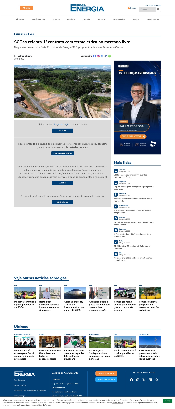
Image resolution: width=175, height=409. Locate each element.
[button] (15, 8)
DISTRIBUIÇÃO (144, 334)
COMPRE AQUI (62, 202)
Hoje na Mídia (119, 19)
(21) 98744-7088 (71, 384)
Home (21, 19)
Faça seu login (62, 124)
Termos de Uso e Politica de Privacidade (30, 390)
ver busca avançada (153, 5)
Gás (32, 33)
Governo (122, 217)
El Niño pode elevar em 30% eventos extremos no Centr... (130, 176)
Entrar (133, 8)
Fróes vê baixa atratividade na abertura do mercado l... (133, 199)
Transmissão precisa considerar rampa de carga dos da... (132, 211)
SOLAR (41, 334)
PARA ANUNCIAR (106, 379)
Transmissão (123, 205)
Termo (47, 405)
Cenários (71, 19)
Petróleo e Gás (38, 19)
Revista (136, 19)
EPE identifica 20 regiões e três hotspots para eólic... (132, 247)
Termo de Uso (117, 402)
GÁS (15, 286)
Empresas (122, 182)
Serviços (101, 19)
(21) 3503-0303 (58, 384)
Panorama (122, 170)
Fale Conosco (19, 380)
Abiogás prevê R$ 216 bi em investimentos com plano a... (133, 259)
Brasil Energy (153, 19)
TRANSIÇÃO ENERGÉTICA (23, 334)
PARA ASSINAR (106, 373)
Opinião (86, 19)
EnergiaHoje (21, 33)
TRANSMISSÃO (94, 334)
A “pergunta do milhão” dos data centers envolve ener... (132, 235)
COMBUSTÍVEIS (69, 334)
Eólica (121, 241)
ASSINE (26, 8)
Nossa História (20, 385)
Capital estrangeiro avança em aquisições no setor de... (134, 188)
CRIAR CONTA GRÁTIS (62, 153)
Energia (56, 19)
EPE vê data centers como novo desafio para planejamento (133, 223)
